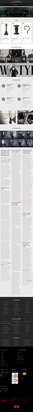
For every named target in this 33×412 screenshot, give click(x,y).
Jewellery (27, 329)
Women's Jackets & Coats (16, 325)
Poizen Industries (6, 308)
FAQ (1, 359)
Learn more (9, 103)
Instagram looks (16, 128)
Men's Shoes (16, 329)
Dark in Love (6, 304)
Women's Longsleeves (16, 321)
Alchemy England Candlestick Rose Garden (5, 38)
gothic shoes (15, 277)
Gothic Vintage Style (5, 340)
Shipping (2, 354)
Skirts (27, 323)
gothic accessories (15, 292)
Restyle (30, 200)
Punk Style (5, 342)
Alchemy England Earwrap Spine (26, 38)
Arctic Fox (16, 312)
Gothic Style (3, 362)
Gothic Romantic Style (27, 344)
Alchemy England (27, 312)
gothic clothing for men (15, 262)
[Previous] (1, 33)
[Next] (32, 33)
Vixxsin (29, 202)
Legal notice (19, 352)
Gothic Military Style (6, 344)
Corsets (6, 325)
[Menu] (1, 4)
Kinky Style (16, 340)
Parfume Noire (5, 312)
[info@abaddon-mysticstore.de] (18, 407)
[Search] (26, 4)
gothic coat (27, 254)
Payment (2, 352)
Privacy (18, 354)
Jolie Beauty (27, 310)
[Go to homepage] (16, 5)
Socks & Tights (27, 325)
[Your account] (30, 4)
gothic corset (25, 218)
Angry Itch (16, 308)
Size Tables (2, 357)
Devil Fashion (27, 302)
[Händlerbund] (3, 376)
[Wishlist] (28, 4)
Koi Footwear (6, 310)
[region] (16, 33)
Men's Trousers (27, 327)
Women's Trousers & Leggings (6, 323)
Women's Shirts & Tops (5, 321)
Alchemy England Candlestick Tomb (15, 38)
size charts (24, 222)
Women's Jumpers (27, 321)
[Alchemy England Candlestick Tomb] (16, 29)
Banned (27, 200)
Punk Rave (27, 199)
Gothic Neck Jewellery (4, 364)
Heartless (25, 202)
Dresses (16, 323)
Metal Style (16, 342)
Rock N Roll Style (27, 342)
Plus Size (24, 232)
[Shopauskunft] (3, 375)
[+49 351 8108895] (15, 407)
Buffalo (27, 308)
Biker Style (16, 344)
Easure (6, 306)
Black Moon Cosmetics (16, 310)
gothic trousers (25, 219)
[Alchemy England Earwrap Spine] (26, 29)
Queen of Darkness (26, 201)
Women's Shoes (5, 327)
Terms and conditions (21, 359)
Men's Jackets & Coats (5, 329)
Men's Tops (16, 327)
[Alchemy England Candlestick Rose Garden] (6, 29)
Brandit (16, 306)
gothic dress (29, 218)
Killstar (24, 199)
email (27, 237)
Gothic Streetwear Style (27, 340)
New (16, 20)
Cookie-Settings (20, 357)
